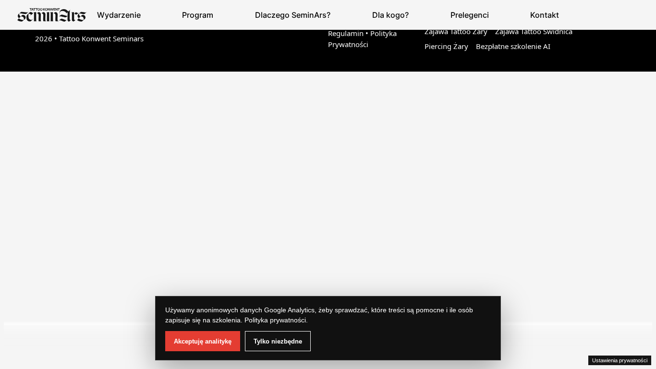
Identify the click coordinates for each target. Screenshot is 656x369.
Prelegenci (469, 15)
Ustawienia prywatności (619, 360)
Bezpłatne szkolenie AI (513, 46)
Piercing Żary (446, 46)
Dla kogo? (390, 15)
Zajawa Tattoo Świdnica (533, 31)
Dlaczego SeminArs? (292, 15)
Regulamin (346, 33)
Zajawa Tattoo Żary (456, 31)
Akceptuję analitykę (202, 341)
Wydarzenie (119, 15)
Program (197, 15)
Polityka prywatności (275, 320)
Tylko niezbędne (278, 341)
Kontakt (544, 15)
